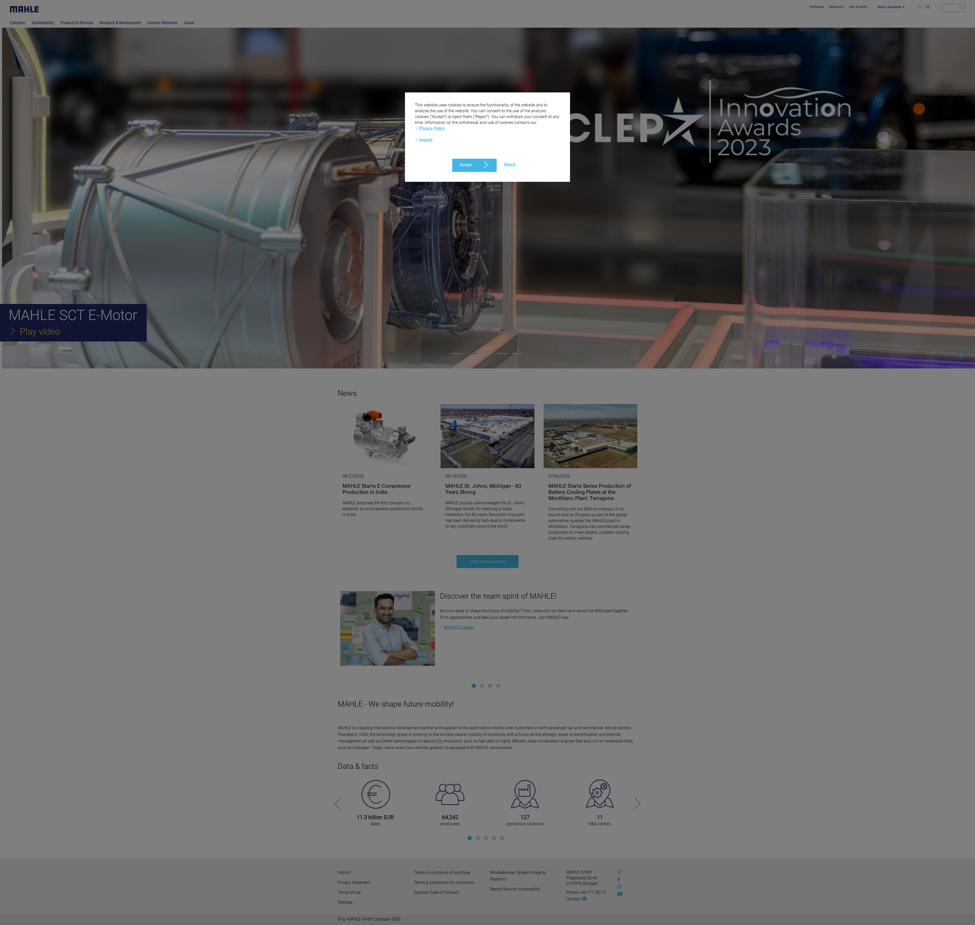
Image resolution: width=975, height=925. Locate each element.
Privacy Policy (432, 128)
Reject (509, 164)
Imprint (425, 139)
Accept (466, 165)
